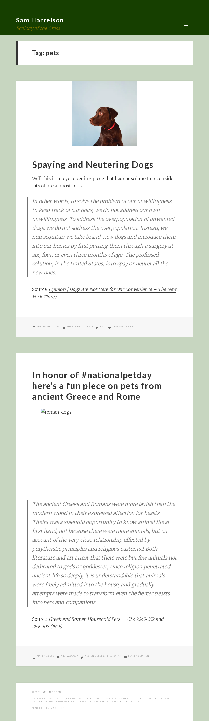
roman (117, 656)
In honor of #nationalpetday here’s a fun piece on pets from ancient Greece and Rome (97, 385)
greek (100, 656)
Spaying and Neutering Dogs (92, 164)
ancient (90, 656)
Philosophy (74, 326)
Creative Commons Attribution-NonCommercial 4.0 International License (92, 701)
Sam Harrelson (40, 20)
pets (103, 326)
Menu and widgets (186, 24)
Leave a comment (123, 326)
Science (88, 326)
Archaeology (69, 656)
